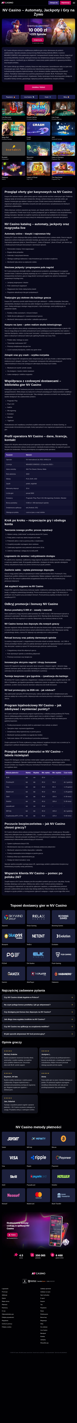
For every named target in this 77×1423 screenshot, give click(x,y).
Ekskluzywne (44, 1314)
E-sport (42, 1298)
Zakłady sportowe (45, 1288)
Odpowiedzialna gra (8, 1314)
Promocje (5, 1292)
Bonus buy (43, 1317)
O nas (3, 1311)
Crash (48, 97)
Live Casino (29, 97)
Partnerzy (5, 1307)
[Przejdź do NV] (38, 32)
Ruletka (42, 1336)
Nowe (42, 1311)
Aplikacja (4, 1295)
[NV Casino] (38, 1273)
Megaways (43, 1320)
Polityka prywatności (8, 1317)
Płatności (4, 1304)
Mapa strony (5, 1301)
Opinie (4, 1298)
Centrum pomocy (7, 1323)
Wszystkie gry (44, 1343)
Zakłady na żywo (45, 1292)
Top (41, 1304)
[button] (38, 997)
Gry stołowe (43, 1327)
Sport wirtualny (44, 1295)
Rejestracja (65, 2)
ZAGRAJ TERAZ (38, 87)
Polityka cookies (6, 1327)
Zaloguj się (54, 2)
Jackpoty (43, 1339)
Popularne (10, 97)
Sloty (66, 97)
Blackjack (43, 1333)
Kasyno (42, 1301)
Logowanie (5, 1288)
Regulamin (5, 1320)
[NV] (7, 2)
